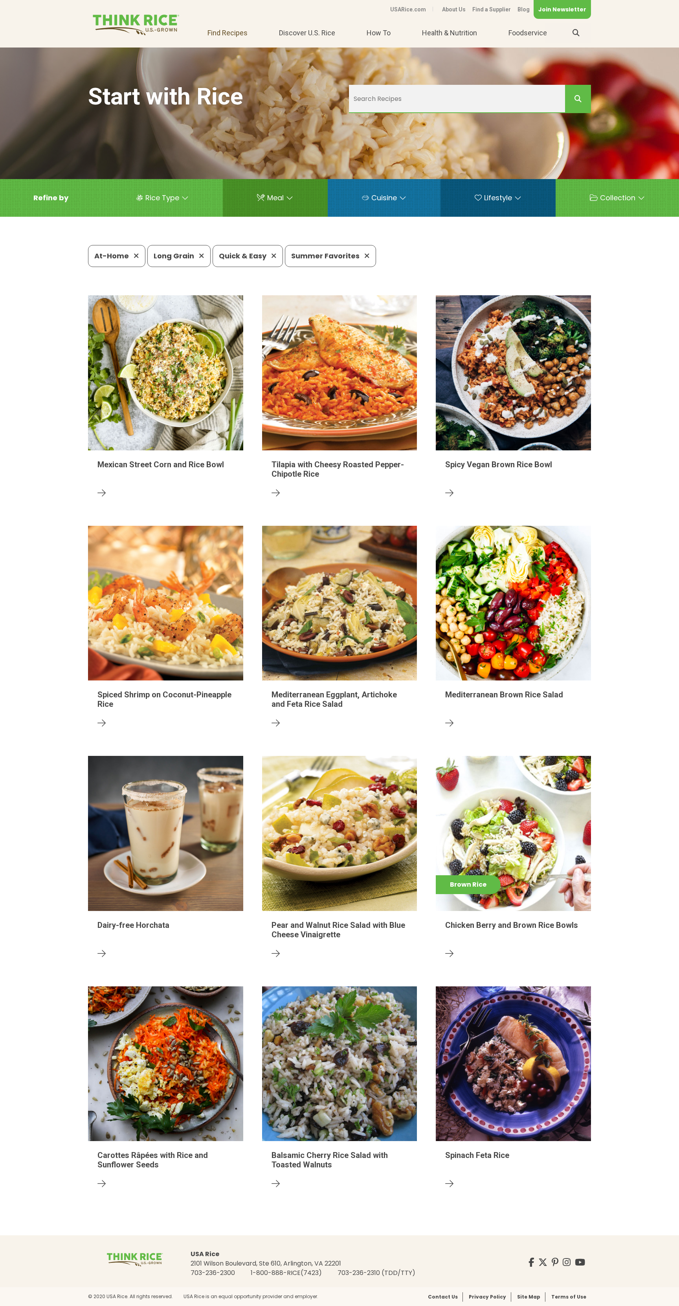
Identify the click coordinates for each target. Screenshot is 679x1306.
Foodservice (527, 33)
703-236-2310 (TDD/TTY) (376, 1272)
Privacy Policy (487, 1296)
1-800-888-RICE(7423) (286, 1272)
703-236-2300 (213, 1272)
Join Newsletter (562, 9)
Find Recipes (227, 33)
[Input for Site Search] (576, 33)
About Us (454, 9)
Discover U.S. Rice (307, 33)
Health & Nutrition (449, 33)
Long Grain (175, 256)
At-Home (112, 256)
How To (379, 33)
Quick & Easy (243, 256)
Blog (524, 9)
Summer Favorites (326, 256)
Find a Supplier (491, 9)
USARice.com (408, 9)
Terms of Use (568, 1296)
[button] (50, 198)
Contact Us (443, 1296)
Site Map (528, 1296)
